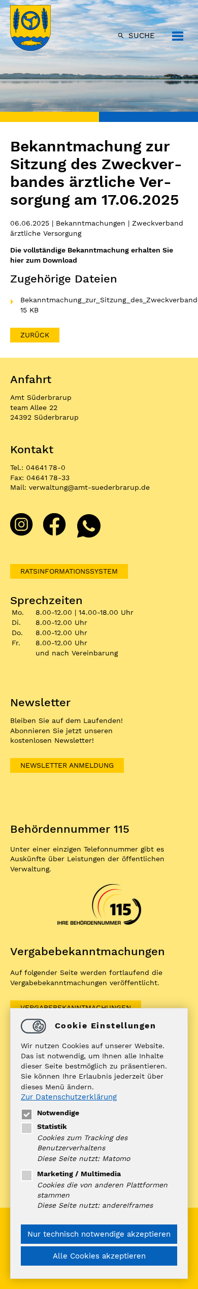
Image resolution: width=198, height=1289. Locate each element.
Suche (141, 35)
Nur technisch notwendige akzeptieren (99, 1234)
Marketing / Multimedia (79, 1174)
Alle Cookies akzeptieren (99, 1256)
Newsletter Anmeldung (67, 765)
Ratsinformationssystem (69, 571)
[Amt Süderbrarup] (40, 29)
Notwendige (58, 1113)
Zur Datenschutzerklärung (69, 1097)
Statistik (52, 1126)
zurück (34, 335)
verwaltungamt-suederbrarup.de (89, 487)
